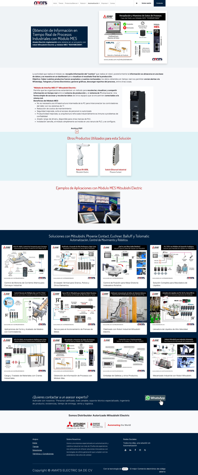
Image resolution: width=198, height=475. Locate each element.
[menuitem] (55, 3)
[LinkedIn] (130, 450)
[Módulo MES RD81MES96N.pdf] (77, 132)
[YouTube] (125, 450)
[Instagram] (140, 450)
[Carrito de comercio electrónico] (136, 3)
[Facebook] (135, 450)
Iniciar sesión (146, 3)
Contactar (159, 3)
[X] (145, 450)
